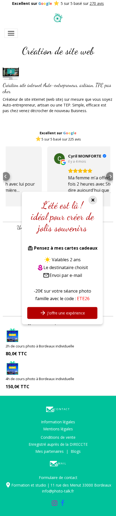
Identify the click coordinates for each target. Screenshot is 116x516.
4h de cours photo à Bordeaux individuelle (40, 378)
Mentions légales (58, 428)
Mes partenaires (49, 451)
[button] (5, 176)
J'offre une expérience (65, 313)
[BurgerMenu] (11, 33)
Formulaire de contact (58, 477)
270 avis (97, 3)
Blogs (76, 451)
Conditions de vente (58, 437)
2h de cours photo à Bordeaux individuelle (40, 346)
